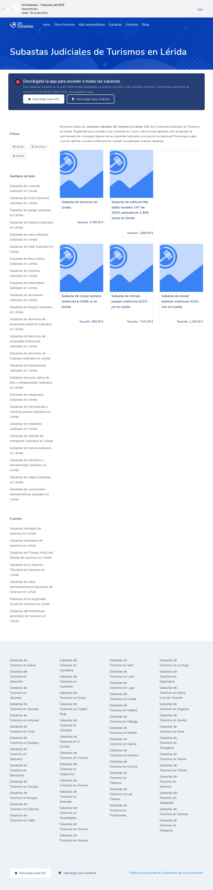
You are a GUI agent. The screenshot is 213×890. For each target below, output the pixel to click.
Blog (145, 25)
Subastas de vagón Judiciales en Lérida (30, 479)
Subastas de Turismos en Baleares (18, 754)
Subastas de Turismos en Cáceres (24, 806)
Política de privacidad (144, 873)
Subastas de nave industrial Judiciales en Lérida (29, 237)
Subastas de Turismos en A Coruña (70, 741)
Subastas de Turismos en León (122, 674)
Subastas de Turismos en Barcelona (18, 770)
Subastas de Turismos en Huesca (74, 837)
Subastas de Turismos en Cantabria (68, 665)
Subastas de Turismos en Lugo (122, 685)
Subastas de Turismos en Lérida (123, 696)
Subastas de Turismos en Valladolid (168, 798)
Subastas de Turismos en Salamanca (168, 676)
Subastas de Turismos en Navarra (124, 752)
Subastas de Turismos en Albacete (18, 676)
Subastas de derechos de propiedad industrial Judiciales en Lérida (31, 324)
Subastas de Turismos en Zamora (174, 811)
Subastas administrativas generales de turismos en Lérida (28, 616)
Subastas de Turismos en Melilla (123, 730)
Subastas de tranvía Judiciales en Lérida (31, 450)
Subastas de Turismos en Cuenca (74, 755)
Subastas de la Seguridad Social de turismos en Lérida (30, 601)
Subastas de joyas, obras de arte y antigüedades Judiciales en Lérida (31, 382)
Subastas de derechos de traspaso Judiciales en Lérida (30, 355)
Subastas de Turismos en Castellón (68, 681)
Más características (91, 25)
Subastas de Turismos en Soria (172, 729)
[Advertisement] (131, 369)
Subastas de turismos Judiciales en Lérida (25, 273)
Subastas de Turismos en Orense (123, 764)
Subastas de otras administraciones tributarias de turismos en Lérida (31, 587)
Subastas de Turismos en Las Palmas (121, 794)
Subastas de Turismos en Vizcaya (24, 784)
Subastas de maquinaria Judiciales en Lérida (26, 397)
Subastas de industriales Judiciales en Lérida (27, 285)
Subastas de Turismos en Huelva (74, 826)
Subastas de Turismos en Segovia (174, 706)
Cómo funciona (64, 25)
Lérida (19, 147)
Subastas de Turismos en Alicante (18, 693)
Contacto (131, 25)
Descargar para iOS (45, 99)
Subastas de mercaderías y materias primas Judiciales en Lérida (30, 412)
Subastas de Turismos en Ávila (22, 729)
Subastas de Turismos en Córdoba (68, 725)
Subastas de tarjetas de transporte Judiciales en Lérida (31, 438)
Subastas (115, 25)
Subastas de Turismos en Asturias (24, 717)
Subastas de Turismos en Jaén (122, 662)
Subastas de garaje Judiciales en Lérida (30, 212)
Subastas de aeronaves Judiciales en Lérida (26, 297)
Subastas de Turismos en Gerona (74, 782)
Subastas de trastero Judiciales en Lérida (31, 225)
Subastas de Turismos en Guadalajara (68, 813)
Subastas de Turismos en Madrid (123, 707)
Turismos (39, 147)
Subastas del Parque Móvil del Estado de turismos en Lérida (31, 555)
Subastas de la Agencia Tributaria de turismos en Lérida (27, 570)
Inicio (46, 25)
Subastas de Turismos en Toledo (173, 767)
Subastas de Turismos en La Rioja (174, 662)
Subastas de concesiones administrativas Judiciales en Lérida (29, 494)
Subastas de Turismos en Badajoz (24, 740)
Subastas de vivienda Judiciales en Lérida (25, 188)
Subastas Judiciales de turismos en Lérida (25, 531)
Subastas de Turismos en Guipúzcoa (68, 769)
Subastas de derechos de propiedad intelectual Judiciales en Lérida (28, 341)
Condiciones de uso (174, 873)
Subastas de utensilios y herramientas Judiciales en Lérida (28, 465)
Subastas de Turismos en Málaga (124, 719)
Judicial (19, 156)
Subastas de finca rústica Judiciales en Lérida (27, 261)
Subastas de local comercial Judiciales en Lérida (29, 200)
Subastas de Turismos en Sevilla (173, 717)
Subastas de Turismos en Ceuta (73, 695)
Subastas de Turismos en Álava (23, 662)
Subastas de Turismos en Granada (68, 797)
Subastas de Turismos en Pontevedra (118, 810)
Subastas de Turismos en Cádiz (22, 817)
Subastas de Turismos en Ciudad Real (73, 709)
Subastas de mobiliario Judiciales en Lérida (26, 426)
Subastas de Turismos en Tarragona (168, 743)
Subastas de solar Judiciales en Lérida (31, 249)
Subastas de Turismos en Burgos (24, 795)
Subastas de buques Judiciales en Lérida (31, 309)
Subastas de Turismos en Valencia (168, 782)
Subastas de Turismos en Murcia (123, 741)
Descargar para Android (92, 99)
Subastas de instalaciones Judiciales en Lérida (28, 368)
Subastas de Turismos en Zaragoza (168, 825)
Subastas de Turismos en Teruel (173, 756)
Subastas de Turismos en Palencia (118, 778)
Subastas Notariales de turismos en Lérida (26, 543)
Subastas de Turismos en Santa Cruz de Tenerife (172, 693)
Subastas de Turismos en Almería (24, 706)
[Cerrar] (3, 9)
